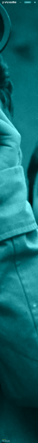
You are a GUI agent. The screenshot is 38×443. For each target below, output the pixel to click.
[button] (35, 2)
